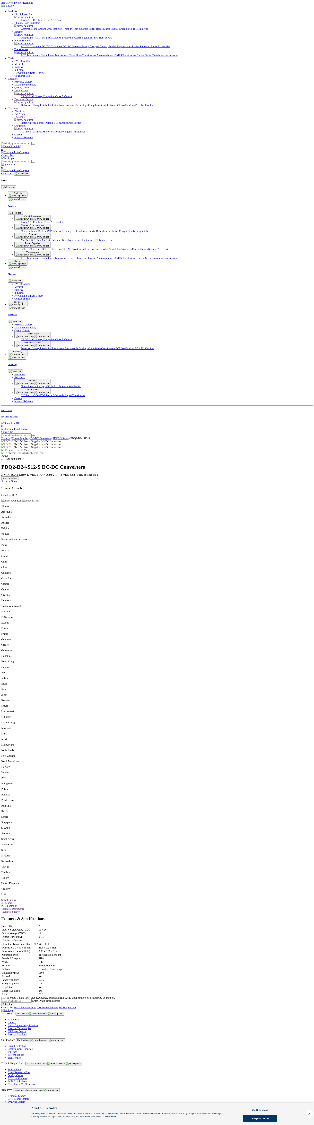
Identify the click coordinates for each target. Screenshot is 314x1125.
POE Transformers (31, 55)
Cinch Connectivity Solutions (23, 1025)
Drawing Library (16, 1101)
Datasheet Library (30, 105)
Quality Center (15, 1075)
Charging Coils (127, 28)
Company (13, 108)
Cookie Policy (110, 1116)
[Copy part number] (2, 459)
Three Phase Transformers (82, 55)
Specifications (8, 900)
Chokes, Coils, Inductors (20, 1049)
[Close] (8, 187)
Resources (13, 78)
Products (12, 11)
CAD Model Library (32, 96)
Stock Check (14, 1069)
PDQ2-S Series (61, 438)
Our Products (23, 1040)
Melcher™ (59, 131)
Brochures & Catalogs (76, 105)
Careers (12, 1022)
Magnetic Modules (52, 37)
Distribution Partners (47, 1007)
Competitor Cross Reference (57, 96)
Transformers (14, 1057)
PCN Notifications (144, 105)
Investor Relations (23, 2)
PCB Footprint (9, 905)
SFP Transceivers (103, 37)
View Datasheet (10, 478)
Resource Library (17, 1095)
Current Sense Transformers (151, 55)
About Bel (13, 1019)
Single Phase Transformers (55, 55)
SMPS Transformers (126, 55)
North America (29, 122)
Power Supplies (20, 438)
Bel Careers (7, 2)
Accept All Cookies (260, 1118)
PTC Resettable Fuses (39, 20)
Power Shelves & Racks (145, 46)
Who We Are (23, 1013)
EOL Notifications (125, 105)
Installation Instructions (52, 105)
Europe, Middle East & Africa (52, 122)
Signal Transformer (75, 131)
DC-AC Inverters (72, 46)
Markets (12, 58)
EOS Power (46, 131)
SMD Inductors (54, 28)
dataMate (35, 131)
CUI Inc (25, 131)
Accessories (57, 20)
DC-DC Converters (52, 46)
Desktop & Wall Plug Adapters (116, 46)
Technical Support (10, 911)
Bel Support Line (67, 1007)
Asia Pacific (74, 122)
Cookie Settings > (260, 1110)
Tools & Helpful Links (37, 1063)
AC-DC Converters (31, 46)
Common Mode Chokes (33, 28)
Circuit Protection (17, 1046)
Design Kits (141, 28)
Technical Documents (12, 908)
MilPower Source (17, 1031)
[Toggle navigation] (22, 174)
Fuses (24, 20)
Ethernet (12, 1051)
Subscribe (7, 1004)
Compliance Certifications (102, 105)
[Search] (33, 144)
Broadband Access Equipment (78, 37)
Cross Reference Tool (19, 1072)
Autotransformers (105, 55)
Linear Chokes (111, 28)
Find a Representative (25, 1007)
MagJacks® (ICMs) (31, 37)
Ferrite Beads (96, 28)
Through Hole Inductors (76, 28)
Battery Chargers (90, 46)
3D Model (6, 903)
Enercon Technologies (19, 1028)
